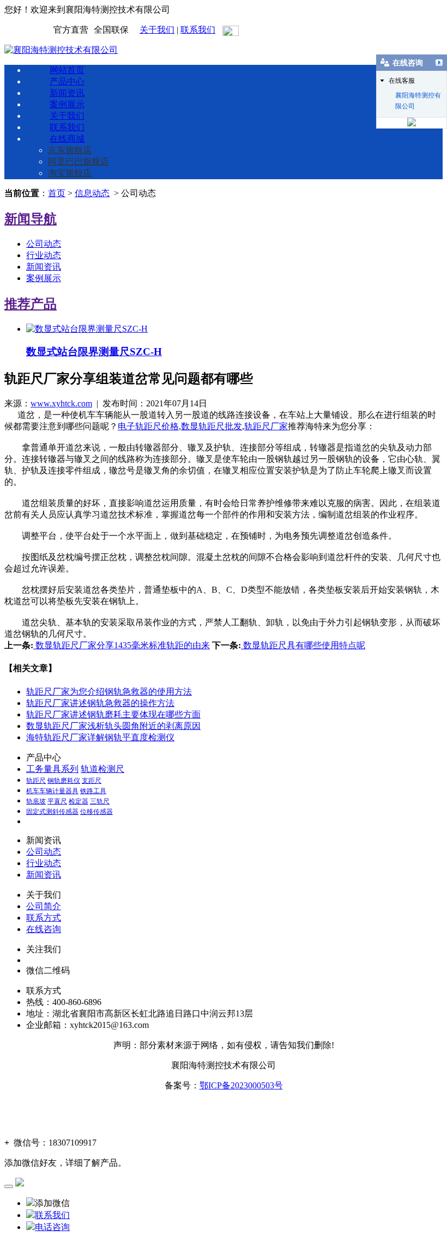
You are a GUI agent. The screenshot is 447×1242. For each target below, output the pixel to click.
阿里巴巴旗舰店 (78, 161)
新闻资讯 (67, 93)
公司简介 (43, 906)
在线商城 (67, 138)
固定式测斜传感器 (52, 811)
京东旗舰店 (70, 150)
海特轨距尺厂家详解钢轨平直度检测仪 (100, 737)
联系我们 (197, 29)
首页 (56, 193)
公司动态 (43, 243)
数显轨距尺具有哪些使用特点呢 (303, 645)
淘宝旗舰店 (70, 173)
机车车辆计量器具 (52, 791)
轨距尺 (36, 780)
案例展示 (67, 104)
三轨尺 (100, 801)
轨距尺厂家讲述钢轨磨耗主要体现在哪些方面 (113, 714)
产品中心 (67, 81)
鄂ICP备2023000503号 (241, 1085)
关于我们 (157, 29)
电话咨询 (52, 1227)
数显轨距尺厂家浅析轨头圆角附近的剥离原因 (113, 725)
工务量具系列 (52, 769)
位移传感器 (96, 811)
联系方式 (43, 917)
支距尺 (91, 780)
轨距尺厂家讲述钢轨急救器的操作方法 (100, 703)
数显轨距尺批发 (211, 426)
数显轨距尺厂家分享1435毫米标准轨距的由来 (121, 645)
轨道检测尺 (102, 769)
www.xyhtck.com (61, 403)
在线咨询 (43, 929)
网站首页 (67, 70)
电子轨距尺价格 (148, 426)
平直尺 (57, 801)
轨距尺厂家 (266, 426)
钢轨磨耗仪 (63, 780)
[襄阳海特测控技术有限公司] (61, 49)
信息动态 (92, 193)
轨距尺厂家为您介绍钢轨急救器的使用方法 (109, 691)
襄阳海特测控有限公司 (418, 96)
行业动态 (43, 255)
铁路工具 (93, 791)
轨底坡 (36, 801)
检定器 (78, 801)
